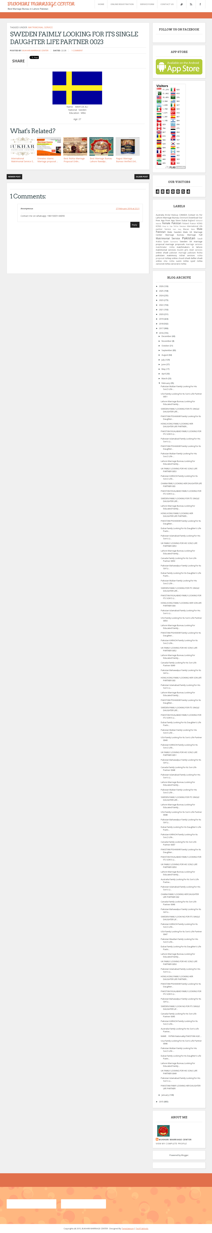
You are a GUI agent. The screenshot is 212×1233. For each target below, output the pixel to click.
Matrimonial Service (40, 27)
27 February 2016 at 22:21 (128, 208)
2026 (161, 286)
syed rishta (196, 261)
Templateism (128, 1228)
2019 (161, 318)
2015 (161, 1101)
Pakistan (188, 238)
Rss (190, 4)
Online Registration (122, 4)
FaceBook (200, 4)
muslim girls (182, 250)
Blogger (184, 1155)
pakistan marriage (177, 252)
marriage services (194, 244)
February (166, 383)
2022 (161, 305)
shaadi (181, 258)
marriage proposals (175, 244)
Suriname (174, 242)
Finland (185, 223)
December (167, 336)
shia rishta (169, 261)
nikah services (195, 250)
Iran (174, 229)
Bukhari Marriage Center (35, 50)
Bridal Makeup (171, 215)
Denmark (184, 217)
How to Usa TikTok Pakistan (174, 226)
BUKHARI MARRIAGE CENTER (40, 3)
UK (190, 241)
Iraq (179, 229)
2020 (161, 314)
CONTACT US (167, 4)
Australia (160, 214)
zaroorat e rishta (178, 263)
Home (101, 4)
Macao (186, 229)
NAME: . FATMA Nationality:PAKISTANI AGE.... (181, 1036)
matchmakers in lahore (189, 247)
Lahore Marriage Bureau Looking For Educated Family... (178, 403)
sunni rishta (182, 261)
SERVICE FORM (147, 4)
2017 (161, 328)
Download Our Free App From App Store (179, 219)
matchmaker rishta (165, 247)
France (193, 223)
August (165, 355)
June (164, 364)
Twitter (181, 4)
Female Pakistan (171, 223)
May (164, 369)
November (167, 341)
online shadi (162, 252)
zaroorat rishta (163, 263)
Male (193, 229)
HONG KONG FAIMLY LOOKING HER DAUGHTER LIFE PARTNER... (177, 425)
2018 (161, 323)
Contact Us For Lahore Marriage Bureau (179, 216)
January (165, 1095)
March (165, 378)
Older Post (142, 176)
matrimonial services (166, 249)
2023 (161, 300)
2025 (161, 290)
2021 (161, 309)
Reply (134, 224)
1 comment (77, 50)
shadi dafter (191, 258)
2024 (161, 295)
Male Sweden (174, 232)
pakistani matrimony (166, 255)
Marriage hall (195, 234)
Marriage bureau (174, 234)
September (167, 350)
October (166, 345)
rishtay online (171, 258)
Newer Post (14, 176)
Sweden (183, 241)
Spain (165, 241)
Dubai (184, 220)
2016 (161, 333)
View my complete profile (171, 1143)
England (191, 220)
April (164, 373)
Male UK (187, 232)
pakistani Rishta (195, 252)
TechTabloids (142, 1228)
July (163, 359)
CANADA (183, 214)
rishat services (187, 255)
